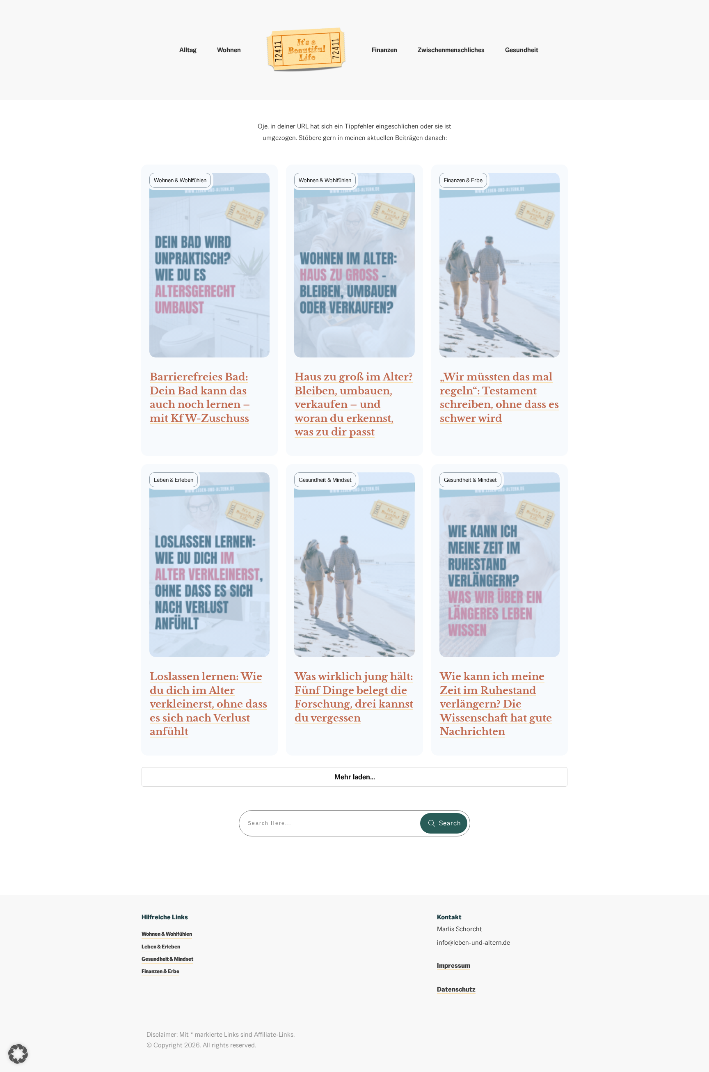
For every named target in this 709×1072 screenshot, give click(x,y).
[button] (18, 1054)
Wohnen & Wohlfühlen (167, 933)
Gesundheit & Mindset (167, 958)
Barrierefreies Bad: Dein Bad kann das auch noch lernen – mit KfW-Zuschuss (209, 310)
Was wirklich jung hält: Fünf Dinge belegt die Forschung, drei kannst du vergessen (354, 610)
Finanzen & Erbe (160, 971)
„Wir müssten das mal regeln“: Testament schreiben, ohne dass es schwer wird (499, 310)
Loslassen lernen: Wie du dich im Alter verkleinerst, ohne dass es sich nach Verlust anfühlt (209, 610)
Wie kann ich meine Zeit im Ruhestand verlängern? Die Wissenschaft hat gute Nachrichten (499, 610)
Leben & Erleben (161, 946)
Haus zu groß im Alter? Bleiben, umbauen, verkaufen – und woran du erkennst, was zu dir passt (354, 310)
